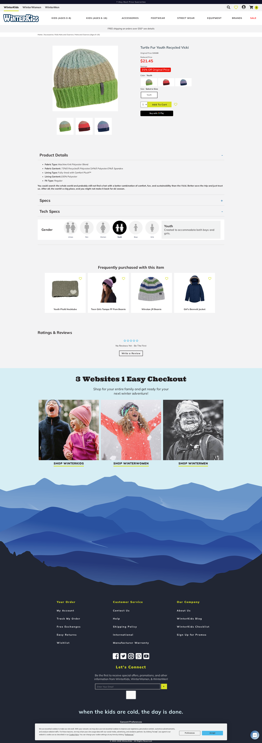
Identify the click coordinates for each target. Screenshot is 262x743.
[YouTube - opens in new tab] (146, 656)
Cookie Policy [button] (74, 735)
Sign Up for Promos (192, 634)
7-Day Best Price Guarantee (131, 2)
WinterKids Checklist (193, 626)
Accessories (130, 18)
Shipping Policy (125, 626)
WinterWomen (32, 7)
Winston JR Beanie (151, 309)
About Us (184, 610)
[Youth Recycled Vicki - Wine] (84, 125)
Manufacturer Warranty (131, 642)
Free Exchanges (69, 626)
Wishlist (63, 642)
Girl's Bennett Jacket (194, 309)
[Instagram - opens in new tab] (131, 656)
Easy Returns (67, 634)
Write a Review (131, 353)
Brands (237, 18)
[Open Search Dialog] (228, 7)
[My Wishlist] (236, 7)
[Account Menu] (243, 7)
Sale (253, 18)
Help (116, 618)
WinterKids (11, 7)
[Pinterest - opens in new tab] (139, 656)
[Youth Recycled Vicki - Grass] (65, 125)
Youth (149, 95)
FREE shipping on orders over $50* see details (131, 28)
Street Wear (186, 18)
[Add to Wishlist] (176, 104)
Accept (212, 733)
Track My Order (68, 618)
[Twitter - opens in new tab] (123, 656)
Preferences (190, 733)
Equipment (214, 18)
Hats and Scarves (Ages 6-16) (87, 34)
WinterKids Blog (189, 618)
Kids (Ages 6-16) (96, 18)
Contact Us (121, 610)
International (123, 634)
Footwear (158, 18)
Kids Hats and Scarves (64, 34)
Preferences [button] (129, 735)
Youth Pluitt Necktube (65, 309)
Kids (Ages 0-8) (61, 18)
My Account (65, 610)
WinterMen (52, 7)
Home (40, 34)
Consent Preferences (131, 721)
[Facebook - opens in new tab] (116, 656)
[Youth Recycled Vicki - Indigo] (103, 125)
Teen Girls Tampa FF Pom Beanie (108, 309)
